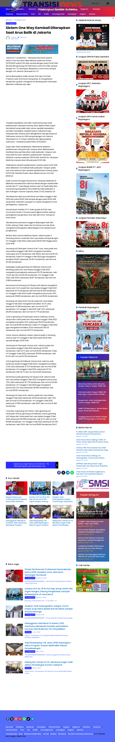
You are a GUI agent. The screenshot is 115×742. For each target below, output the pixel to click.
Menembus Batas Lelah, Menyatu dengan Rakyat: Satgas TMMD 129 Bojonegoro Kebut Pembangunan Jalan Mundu (92, 385)
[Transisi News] (46, 3)
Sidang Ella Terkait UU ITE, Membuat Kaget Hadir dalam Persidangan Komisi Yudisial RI (62, 523)
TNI (28, 730)
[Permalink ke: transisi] (8, 38)
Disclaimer (62, 734)
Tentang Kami (11, 734)
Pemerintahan (54, 727)
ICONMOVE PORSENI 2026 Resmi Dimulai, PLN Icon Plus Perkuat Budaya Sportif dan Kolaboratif (91, 547)
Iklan (21, 734)
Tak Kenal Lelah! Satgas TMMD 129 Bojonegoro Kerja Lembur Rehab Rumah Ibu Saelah (92, 393)
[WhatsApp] (72, 473)
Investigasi (41, 727)
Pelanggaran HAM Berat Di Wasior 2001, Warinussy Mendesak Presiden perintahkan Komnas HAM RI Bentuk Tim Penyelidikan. (16, 523)
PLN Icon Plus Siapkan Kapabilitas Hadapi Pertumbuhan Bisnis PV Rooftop (91, 531)
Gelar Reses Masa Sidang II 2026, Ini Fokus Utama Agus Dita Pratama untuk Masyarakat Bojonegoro (92, 441)
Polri (22, 730)
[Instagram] (16, 719)
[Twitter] (63, 473)
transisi (13, 37)
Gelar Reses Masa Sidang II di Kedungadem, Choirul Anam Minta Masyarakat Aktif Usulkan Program (90, 457)
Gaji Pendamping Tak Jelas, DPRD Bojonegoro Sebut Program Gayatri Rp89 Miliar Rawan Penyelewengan (39, 523)
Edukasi (80, 730)
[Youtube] (20, 719)
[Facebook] (59, 473)
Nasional (30, 727)
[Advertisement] (32, 103)
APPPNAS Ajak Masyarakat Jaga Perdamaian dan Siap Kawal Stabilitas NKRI (91, 465)
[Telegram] (68, 473)
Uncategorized (11, 23)
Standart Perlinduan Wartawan (80, 734)
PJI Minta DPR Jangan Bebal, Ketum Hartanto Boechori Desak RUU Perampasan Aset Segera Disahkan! (91, 433)
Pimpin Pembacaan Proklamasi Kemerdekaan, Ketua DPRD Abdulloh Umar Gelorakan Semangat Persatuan (16, 499)
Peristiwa (10, 516)
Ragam (66, 727)
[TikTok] (28, 719)
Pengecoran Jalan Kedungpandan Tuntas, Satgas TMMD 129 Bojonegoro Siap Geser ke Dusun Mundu (92, 401)
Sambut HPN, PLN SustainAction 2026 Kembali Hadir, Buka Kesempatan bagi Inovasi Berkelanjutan (92, 449)
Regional (76, 727)
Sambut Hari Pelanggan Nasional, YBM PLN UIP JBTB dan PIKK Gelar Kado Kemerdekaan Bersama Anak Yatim (92, 555)
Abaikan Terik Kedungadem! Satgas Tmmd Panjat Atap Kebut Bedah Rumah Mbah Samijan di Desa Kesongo (62, 499)
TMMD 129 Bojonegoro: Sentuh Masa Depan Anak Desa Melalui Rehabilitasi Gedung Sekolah (92, 409)
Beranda (9, 727)
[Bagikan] (72, 38)
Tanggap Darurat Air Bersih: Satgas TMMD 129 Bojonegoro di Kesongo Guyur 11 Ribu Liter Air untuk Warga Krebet (92, 418)
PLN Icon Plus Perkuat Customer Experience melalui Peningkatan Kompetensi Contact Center (91, 539)
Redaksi (53, 734)
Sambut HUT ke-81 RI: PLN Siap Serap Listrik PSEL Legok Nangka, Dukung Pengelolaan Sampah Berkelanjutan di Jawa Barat (39, 499)
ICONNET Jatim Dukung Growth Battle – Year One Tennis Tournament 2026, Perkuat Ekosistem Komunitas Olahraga (91, 523)
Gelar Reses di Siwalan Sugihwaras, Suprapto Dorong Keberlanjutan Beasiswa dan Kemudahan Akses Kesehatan (90, 473)
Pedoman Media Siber (33, 734)
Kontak (46, 734)
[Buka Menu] (107, 3)
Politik (35, 730)
